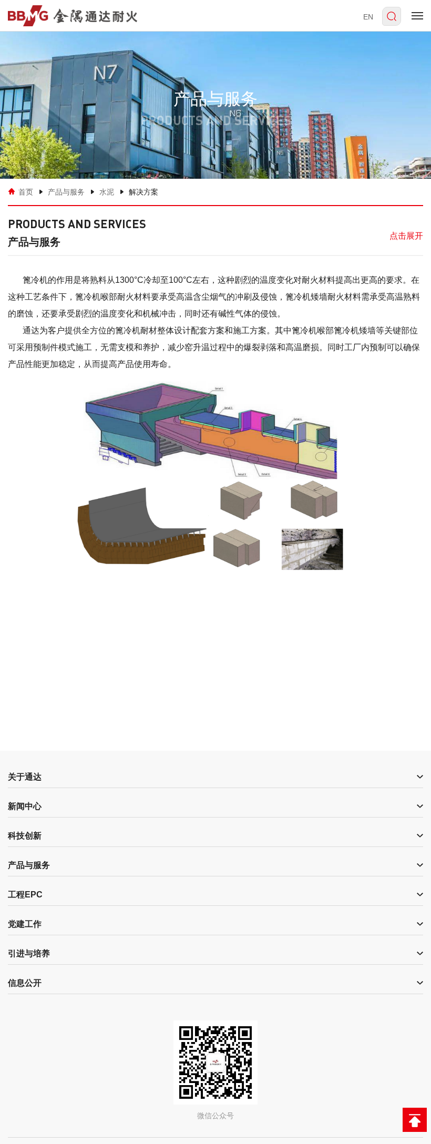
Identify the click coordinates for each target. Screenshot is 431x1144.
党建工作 (25, 924)
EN (368, 17)
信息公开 (25, 982)
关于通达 (25, 776)
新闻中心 (25, 806)
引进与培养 (29, 953)
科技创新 (25, 835)
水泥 (106, 192)
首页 (25, 192)
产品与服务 (66, 192)
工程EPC (25, 894)
